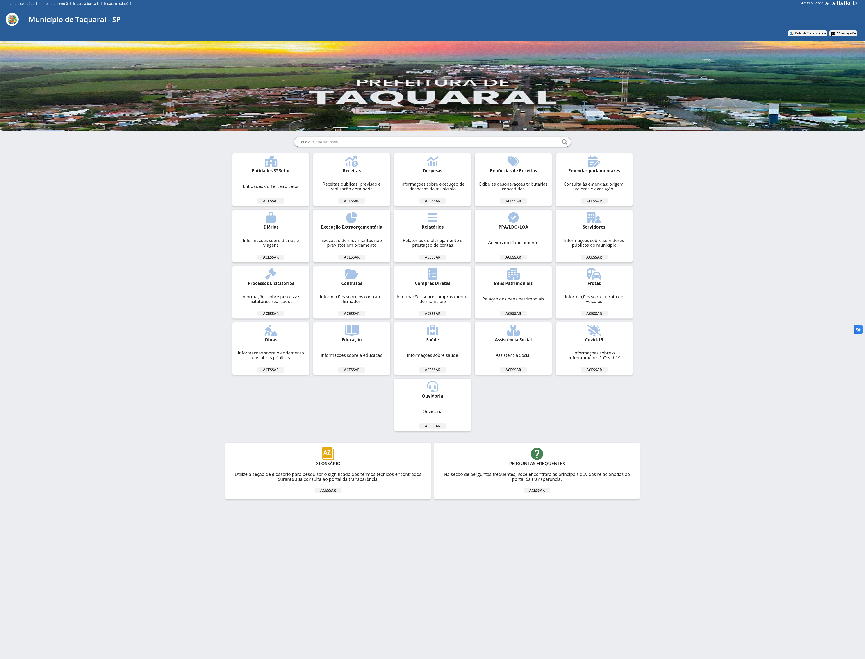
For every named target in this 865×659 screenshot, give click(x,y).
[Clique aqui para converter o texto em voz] (855, 3)
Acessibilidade (812, 3)
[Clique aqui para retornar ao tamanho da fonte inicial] (842, 3)
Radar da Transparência (810, 33)
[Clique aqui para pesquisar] (564, 142)
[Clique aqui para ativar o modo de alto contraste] (848, 3)
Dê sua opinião (846, 33)
